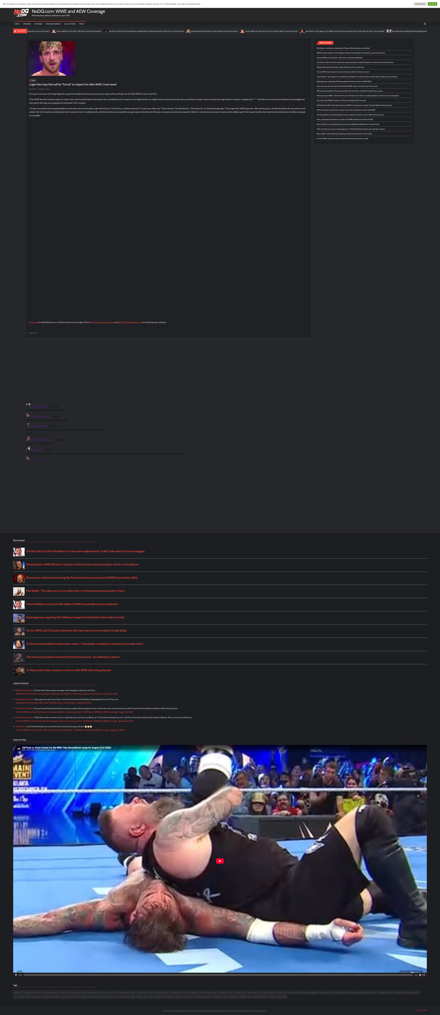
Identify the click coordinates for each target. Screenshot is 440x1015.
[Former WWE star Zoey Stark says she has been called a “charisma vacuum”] (140, 31)
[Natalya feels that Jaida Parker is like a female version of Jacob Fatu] (86, 31)
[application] (220, 861)
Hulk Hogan (253, 992)
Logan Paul (33, 333)
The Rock (141, 997)
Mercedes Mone (359, 992)
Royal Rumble (51, 997)
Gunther (240, 992)
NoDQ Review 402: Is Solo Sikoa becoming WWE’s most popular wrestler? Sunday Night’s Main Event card (354, 105)
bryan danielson (126, 992)
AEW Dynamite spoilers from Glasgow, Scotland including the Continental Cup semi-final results (351, 53)
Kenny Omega (311, 992)
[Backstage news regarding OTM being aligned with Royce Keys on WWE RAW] (287, 31)
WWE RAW (260, 997)
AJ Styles (65, 992)
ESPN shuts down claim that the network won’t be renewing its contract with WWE (346, 110)
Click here (33, 322)
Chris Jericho (161, 992)
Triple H (187, 997)
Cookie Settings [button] (420, 4)
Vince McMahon (202, 997)
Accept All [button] (432, 4)
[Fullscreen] (424, 975)
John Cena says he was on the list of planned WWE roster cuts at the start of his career (381, 31)
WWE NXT (246, 997)
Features (38, 24)
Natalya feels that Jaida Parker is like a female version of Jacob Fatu (112, 31)
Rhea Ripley (412, 992)
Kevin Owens (327, 992)
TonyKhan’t (21, 726)
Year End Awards (53, 24)
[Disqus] (168, 431)
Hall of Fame (69, 24)
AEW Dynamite (32, 992)
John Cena (295, 992)
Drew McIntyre (208, 992)
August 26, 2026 (110, 693)
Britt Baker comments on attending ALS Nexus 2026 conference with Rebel (343, 48)
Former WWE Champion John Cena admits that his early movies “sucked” (343, 138)
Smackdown (95, 997)
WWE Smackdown (277, 997)
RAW (400, 992)
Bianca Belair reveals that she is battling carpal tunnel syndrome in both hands (344, 134)
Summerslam (127, 997)
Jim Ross (282, 992)
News (17, 24)
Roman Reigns (34, 997)
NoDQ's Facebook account (130, 322)
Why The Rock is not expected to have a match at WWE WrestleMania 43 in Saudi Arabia (348, 124)
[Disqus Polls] (168, 370)
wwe (233, 997)
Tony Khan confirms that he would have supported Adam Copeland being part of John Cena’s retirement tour (44, 31)
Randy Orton (386, 992)
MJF (373, 992)
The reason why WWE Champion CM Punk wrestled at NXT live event (341, 100)
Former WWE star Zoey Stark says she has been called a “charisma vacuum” (169, 31)
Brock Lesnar (109, 992)
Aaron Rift (32, 89)
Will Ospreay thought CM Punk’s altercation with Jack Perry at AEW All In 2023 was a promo (350, 91)
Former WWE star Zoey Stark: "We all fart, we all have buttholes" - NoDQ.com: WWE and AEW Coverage (62, 730)
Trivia (81, 24)
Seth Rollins (80, 997)
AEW (18, 992)
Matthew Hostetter (25, 699)
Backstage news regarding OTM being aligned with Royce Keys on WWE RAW (317, 31)
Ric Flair (19, 997)
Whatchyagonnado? (25, 690)
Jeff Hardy (268, 992)
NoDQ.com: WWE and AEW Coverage (68, 11)
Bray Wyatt (94, 992)
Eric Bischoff (225, 992)
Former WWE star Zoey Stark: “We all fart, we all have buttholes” (340, 58)
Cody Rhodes (191, 992)
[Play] (16, 975)
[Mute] (420, 975)
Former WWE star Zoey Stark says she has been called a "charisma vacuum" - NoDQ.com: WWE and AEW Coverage (66, 712)
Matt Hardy (343, 992)
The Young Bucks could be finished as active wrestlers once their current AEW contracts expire (350, 115)
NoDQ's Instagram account (102, 322)
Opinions (27, 24)
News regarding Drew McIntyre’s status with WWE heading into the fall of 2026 (345, 119)
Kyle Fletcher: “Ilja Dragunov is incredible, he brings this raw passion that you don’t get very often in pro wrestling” (243, 31)
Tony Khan (173, 997)
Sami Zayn (66, 997)
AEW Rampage (49, 992)
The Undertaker (157, 997)
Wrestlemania (220, 997)
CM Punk (176, 992)
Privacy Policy (422, 1010)
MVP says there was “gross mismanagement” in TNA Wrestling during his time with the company (351, 129)
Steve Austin (111, 997)
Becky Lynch (79, 992)
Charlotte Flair (144, 992)
